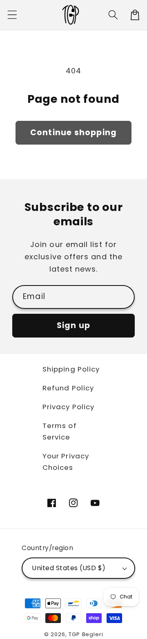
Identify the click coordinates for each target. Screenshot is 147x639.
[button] (12, 15)
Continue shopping (73, 132)
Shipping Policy (71, 369)
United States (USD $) (68, 568)
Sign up (73, 325)
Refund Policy (68, 388)
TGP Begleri (86, 634)
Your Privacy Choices (65, 461)
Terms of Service (59, 431)
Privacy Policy (68, 407)
